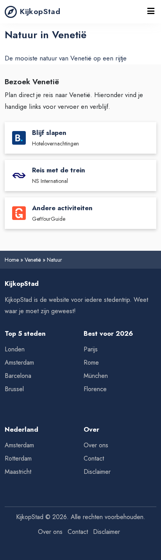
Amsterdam (19, 362)
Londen (15, 349)
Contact (94, 458)
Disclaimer (97, 471)
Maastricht (18, 471)
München (96, 375)
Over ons (96, 445)
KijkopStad (40, 11)
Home (12, 260)
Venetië (33, 260)
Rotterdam (18, 458)
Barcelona (18, 375)
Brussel (14, 389)
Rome (91, 362)
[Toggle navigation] (150, 11)
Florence (95, 389)
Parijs (91, 349)
